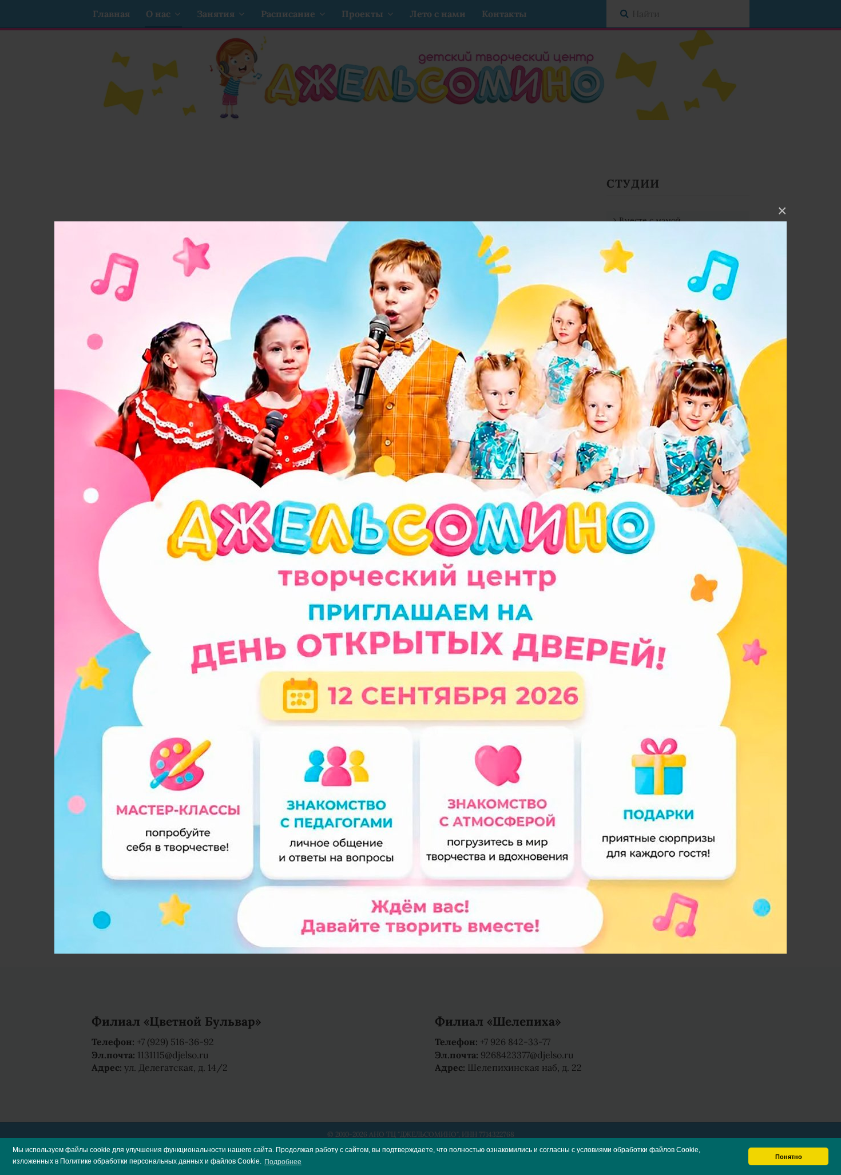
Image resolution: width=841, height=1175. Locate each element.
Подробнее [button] (283, 1162)
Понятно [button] (788, 1156)
